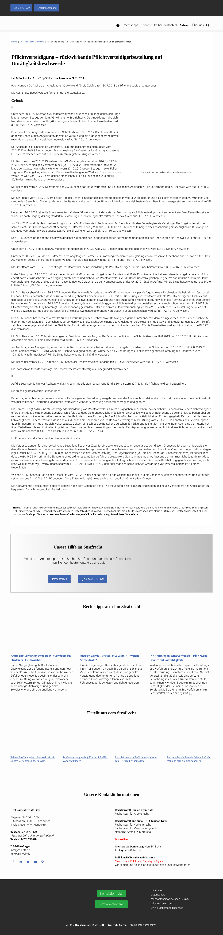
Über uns (198, 25)
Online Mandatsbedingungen (167, 907)
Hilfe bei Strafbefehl (164, 25)
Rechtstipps (130, 25)
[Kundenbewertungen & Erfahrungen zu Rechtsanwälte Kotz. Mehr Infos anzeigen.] (43, 908)
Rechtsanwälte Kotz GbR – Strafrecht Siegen (100, 925)
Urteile (145, 25)
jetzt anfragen (59, 578)
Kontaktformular (111, 893)
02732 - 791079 (95, 578)
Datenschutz (158, 894)
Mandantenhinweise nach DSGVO (170, 899)
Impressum (157, 890)
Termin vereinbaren (111, 904)
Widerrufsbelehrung (162, 903)
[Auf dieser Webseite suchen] (208, 25)
